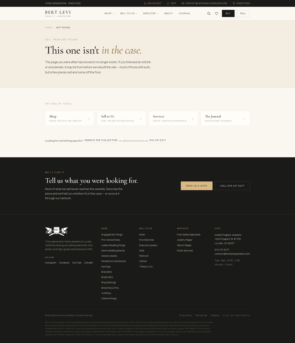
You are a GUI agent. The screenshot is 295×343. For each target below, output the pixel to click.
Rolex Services (185, 250)
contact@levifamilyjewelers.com (232, 253)
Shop (108, 13)
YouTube (76, 262)
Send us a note (196, 185)
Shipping (214, 315)
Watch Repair (184, 245)
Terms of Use (201, 315)
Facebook (64, 262)
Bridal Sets (107, 277)
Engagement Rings (111, 234)
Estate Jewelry (109, 255)
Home (48, 27)
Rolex (142, 234)
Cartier (143, 261)
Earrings (105, 266)
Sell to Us (127, 13)
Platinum (144, 255)
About (168, 13)
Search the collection (101, 140)
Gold (141, 250)
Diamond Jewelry (148, 245)
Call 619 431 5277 (232, 185)
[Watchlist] (216, 13)
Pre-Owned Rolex (110, 239)
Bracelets (106, 271)
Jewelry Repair (184, 239)
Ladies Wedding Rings (113, 245)
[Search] (209, 13)
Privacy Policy (185, 315)
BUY (228, 13)
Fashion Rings (108, 298)
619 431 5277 (158, 140)
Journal (185, 13)
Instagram (50, 262)
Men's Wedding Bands (113, 250)
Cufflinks (106, 293)
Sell (243, 13)
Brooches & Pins (110, 287)
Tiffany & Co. (146, 266)
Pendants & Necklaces (113, 261)
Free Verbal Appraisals (188, 234)
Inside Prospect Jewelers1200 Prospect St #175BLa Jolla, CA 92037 (228, 239)
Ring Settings (108, 282)
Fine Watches (146, 239)
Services (149, 13)
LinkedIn (88, 262)
